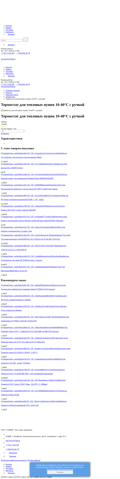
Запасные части (12, 95)
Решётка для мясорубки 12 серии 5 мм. (16, 231)
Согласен (60, 472)
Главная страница (13, 90)
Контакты (9, 32)
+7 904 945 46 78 (23, 53)
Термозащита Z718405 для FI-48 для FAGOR (19, 321)
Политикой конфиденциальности (60, 469)
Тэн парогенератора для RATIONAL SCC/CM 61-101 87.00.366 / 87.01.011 (30, 239)
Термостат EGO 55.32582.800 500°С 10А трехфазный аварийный (27, 374)
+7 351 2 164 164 (7, 53)
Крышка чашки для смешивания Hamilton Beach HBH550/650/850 (27, 178)
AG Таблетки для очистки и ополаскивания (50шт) (21, 157)
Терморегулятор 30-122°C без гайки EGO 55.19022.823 (23, 342)
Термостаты (10, 97)
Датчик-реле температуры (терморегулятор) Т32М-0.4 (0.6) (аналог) (28, 289)
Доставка (9, 30)
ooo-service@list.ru (8, 59)
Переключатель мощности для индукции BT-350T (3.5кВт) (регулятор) (29, 189)
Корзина (11, 34)
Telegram (12, 456)
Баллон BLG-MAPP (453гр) (12, 168)
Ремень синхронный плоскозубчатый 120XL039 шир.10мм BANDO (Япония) (32, 221)
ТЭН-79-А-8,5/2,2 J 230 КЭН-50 (13, 250)
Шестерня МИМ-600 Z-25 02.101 (14, 271)
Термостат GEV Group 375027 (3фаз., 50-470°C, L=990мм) (24, 384)
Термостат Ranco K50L (10, 395)
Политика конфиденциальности (14, 460)
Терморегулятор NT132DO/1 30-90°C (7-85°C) (19, 353)
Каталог (9, 26)
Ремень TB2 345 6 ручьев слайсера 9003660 (18, 210)
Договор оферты (33, 460)
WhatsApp (13, 453)
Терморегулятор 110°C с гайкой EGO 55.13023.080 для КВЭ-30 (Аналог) (30, 331)
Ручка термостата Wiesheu (11, 310)
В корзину (5, 133)
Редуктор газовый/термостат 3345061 (16, 300)
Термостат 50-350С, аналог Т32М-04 (15, 363)
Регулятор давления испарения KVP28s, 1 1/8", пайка (22, 200)
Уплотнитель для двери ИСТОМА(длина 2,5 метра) (21, 260)
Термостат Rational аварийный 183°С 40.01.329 (20, 405)
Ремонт (8, 28)
